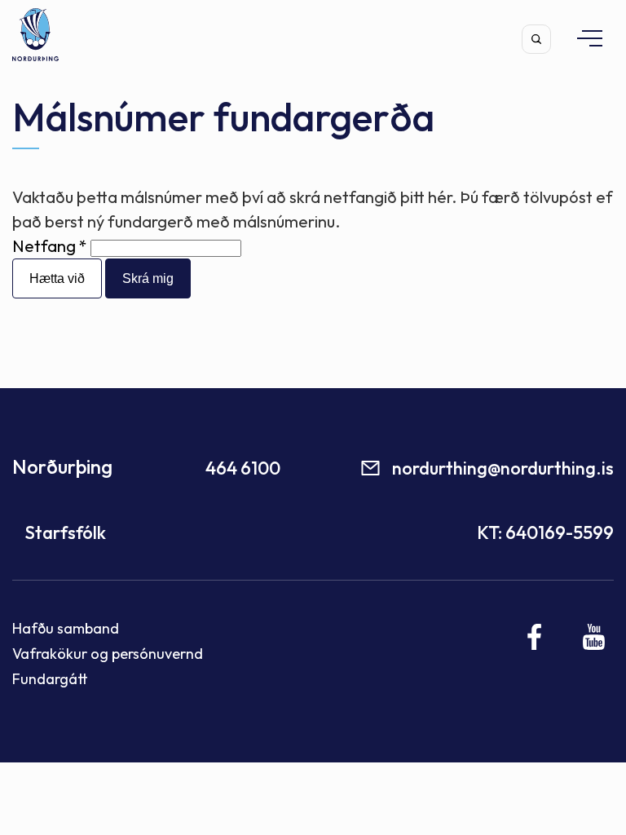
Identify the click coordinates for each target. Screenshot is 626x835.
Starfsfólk (65, 532)
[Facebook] (535, 636)
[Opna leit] (536, 39)
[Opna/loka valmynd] (582, 38)
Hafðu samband (65, 628)
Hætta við (57, 278)
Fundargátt (50, 678)
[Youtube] (594, 636)
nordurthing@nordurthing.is (503, 468)
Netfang (44, 246)
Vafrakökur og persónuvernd (107, 653)
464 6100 (242, 468)
